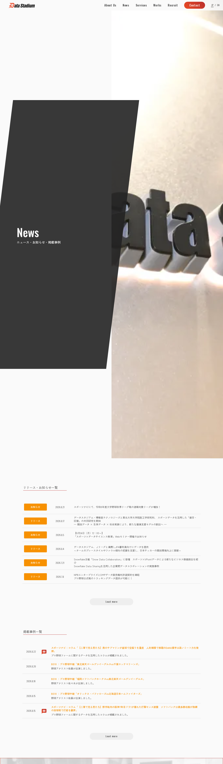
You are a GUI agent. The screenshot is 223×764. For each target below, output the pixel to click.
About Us (110, 5)
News (126, 5)
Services (141, 5)
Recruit (173, 5)
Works (157, 5)
